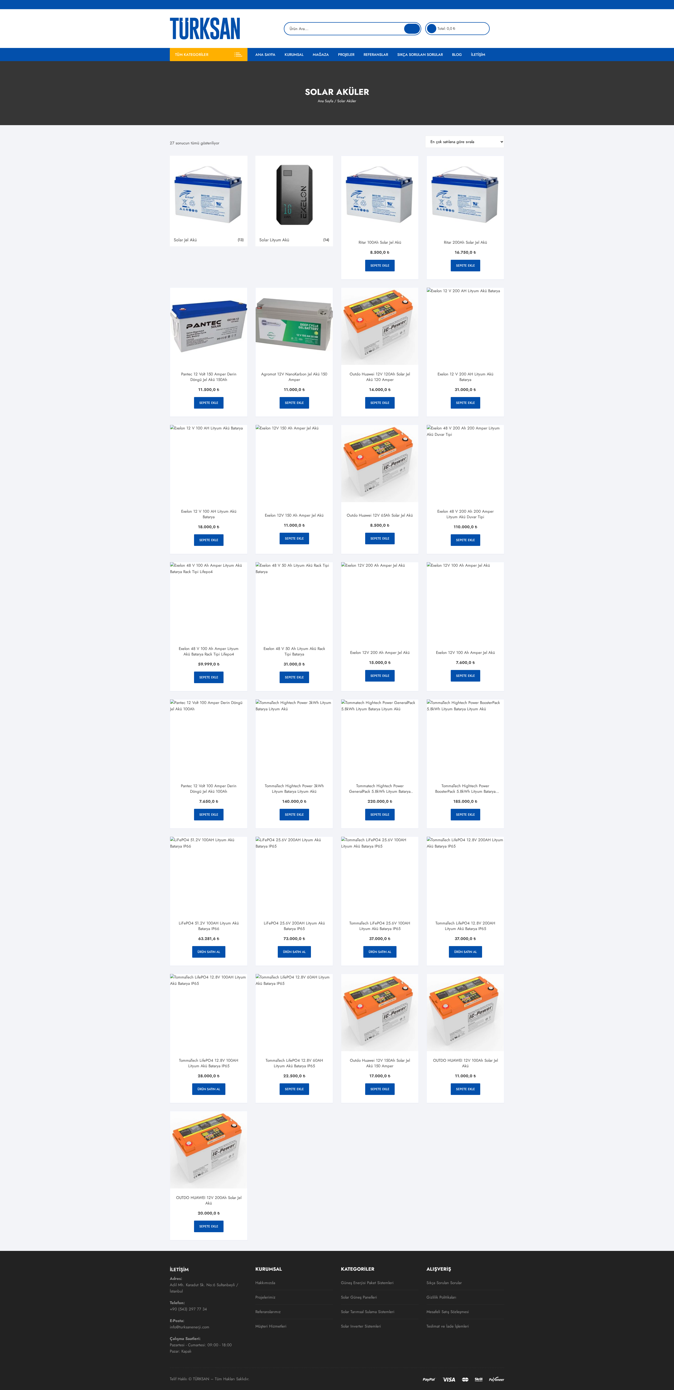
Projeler (346, 54)
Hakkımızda (265, 1283)
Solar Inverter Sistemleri (361, 1326)
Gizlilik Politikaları (441, 1297)
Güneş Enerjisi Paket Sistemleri (367, 1283)
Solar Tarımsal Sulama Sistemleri (367, 1312)
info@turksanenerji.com (189, 1327)
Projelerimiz (265, 1297)
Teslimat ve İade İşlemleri (448, 1326)
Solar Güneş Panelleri (359, 1297)
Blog (457, 54)
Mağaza (321, 54)
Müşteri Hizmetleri (270, 1326)
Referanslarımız (268, 1312)
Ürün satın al (208, 951)
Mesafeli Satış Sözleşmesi (448, 1312)
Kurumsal (294, 54)
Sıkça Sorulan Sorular (420, 54)
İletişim (478, 54)
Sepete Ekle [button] (379, 265)
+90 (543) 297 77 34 (188, 1309)
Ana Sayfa (265, 54)
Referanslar (376, 54)
